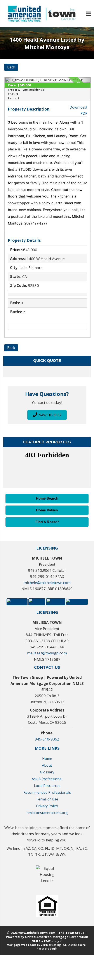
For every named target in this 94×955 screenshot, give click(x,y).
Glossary (47, 772)
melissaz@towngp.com (47, 652)
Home (47, 758)
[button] (47, 415)
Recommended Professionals (47, 792)
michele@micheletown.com (47, 582)
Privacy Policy (47, 805)
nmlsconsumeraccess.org (47, 812)
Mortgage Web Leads (21, 945)
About (47, 765)
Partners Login (47, 948)
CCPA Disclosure (74, 945)
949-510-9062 (47, 739)
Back (11, 67)
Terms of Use (47, 799)
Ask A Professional (47, 778)
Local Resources (47, 785)
